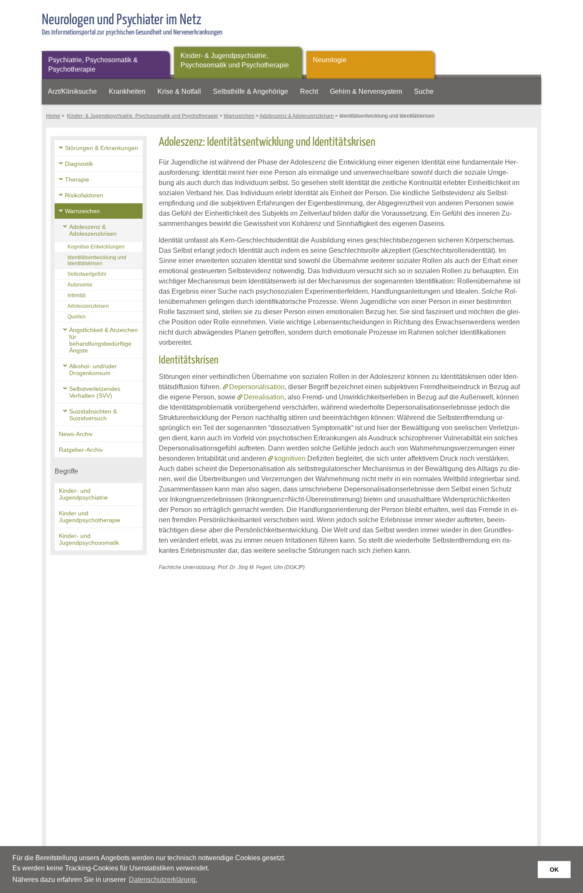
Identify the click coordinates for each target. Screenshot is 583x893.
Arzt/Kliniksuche (72, 91)
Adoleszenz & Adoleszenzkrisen (296, 116)
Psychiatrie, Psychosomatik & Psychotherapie (93, 64)
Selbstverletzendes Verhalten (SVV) (94, 392)
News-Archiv (76, 434)
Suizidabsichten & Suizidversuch (93, 415)
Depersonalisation (257, 386)
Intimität (76, 295)
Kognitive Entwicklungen (96, 247)
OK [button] (554, 869)
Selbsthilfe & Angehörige (250, 91)
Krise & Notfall (179, 91)
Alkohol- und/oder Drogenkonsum (93, 369)
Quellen (76, 317)
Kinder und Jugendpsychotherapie (89, 516)
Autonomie (80, 285)
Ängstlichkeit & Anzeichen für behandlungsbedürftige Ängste (103, 340)
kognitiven (290, 458)
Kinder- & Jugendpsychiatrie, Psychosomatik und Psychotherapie (235, 60)
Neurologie (330, 60)
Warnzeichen (239, 116)
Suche (424, 91)
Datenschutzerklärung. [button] (163, 879)
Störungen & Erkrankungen (101, 147)
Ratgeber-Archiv (81, 449)
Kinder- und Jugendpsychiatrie (83, 494)
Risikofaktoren (84, 195)
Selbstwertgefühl (86, 274)
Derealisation (264, 397)
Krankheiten (127, 91)
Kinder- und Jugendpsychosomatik (89, 539)
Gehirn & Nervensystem (366, 91)
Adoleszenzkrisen (88, 306)
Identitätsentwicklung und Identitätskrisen (96, 260)
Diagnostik (79, 163)
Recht (309, 91)
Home (53, 116)
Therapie (77, 179)
